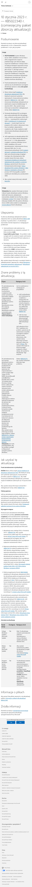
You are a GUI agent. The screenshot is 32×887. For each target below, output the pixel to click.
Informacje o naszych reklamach (8, 881)
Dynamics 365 (5, 808)
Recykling (4, 764)
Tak (11, 722)
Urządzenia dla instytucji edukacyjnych (9, 777)
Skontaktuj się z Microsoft (7, 876)
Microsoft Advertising (6, 813)
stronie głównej (6, 205)
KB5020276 (24, 359)
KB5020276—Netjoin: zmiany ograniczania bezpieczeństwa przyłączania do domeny (8, 438)
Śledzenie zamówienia (6, 762)
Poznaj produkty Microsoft (7, 744)
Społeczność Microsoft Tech (7, 834)
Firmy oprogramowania (6, 842)
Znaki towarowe (14, 879)
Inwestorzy (4, 863)
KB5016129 (20, 599)
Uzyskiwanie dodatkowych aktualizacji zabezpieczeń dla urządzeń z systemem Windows (16, 162)
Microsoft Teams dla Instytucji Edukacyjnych (10, 780)
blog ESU (7, 181)
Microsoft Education (6, 774)
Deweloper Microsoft (6, 826)
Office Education (5, 785)
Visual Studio (4, 845)
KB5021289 (26, 219)
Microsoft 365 (4, 741)
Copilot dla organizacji (6, 736)
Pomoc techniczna (6, 6)
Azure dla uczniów (5, 793)
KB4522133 (14, 100)
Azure (3, 806)
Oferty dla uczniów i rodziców (8, 790)
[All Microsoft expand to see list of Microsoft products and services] (2, 2)
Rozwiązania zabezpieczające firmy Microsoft (11, 803)
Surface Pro (4, 730)
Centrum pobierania (6, 754)
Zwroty (3, 759)
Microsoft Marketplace (6, 837)
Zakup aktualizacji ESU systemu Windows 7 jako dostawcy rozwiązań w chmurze (16, 168)
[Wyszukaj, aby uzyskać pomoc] (5, 2)
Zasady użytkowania (6, 879)
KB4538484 (24, 572)
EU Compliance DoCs (20, 881)
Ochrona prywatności (6, 860)
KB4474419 (7, 548)
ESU (13, 580)
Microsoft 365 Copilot (6, 816)
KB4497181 (16, 110)
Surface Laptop (5, 733)
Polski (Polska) (7, 867)
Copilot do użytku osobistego (7, 738)
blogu (22, 344)
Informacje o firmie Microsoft (7, 855)
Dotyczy (4, 33)
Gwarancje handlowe (6, 767)
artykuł (11, 199)
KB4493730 (11, 532)
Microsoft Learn (5, 829)
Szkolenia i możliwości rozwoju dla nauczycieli (11, 788)
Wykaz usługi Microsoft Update (17, 536)
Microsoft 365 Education (7, 782)
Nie (20, 722)
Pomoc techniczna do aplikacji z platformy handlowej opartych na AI (15, 831)
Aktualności (4, 857)
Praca (3, 852)
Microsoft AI (4, 800)
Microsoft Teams (5, 819)
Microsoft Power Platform (7, 839)
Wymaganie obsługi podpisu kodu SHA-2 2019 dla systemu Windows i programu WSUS (17, 566)
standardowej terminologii (20, 710)
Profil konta (4, 751)
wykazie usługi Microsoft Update (21, 592)
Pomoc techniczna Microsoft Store (9, 756)
